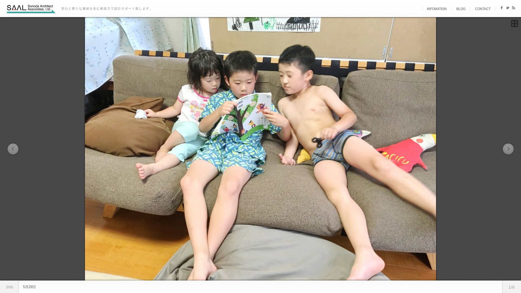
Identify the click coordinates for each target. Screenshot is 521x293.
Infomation (437, 9)
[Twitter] (507, 9)
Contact (483, 9)
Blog (460, 9)
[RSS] (513, 9)
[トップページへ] (418, 9)
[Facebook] (501, 9)
